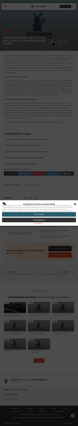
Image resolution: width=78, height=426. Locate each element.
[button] (75, 204)
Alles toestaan (39, 214)
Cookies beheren (39, 220)
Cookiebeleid (38, 223)
